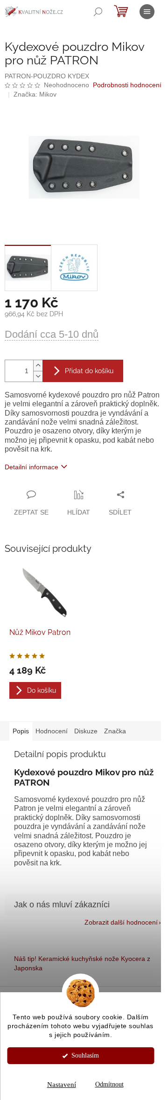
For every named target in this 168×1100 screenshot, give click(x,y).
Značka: (35, 94)
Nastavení (61, 1084)
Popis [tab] (21, 731)
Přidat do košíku (89, 371)
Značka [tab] (115, 731)
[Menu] (147, 11)
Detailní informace (31, 467)
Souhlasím (85, 1055)
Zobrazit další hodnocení (121, 922)
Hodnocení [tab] (51, 731)
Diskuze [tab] (86, 731)
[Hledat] (98, 11)
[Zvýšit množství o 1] (37, 365)
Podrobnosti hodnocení (127, 85)
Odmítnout (109, 1084)
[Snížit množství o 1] (37, 376)
